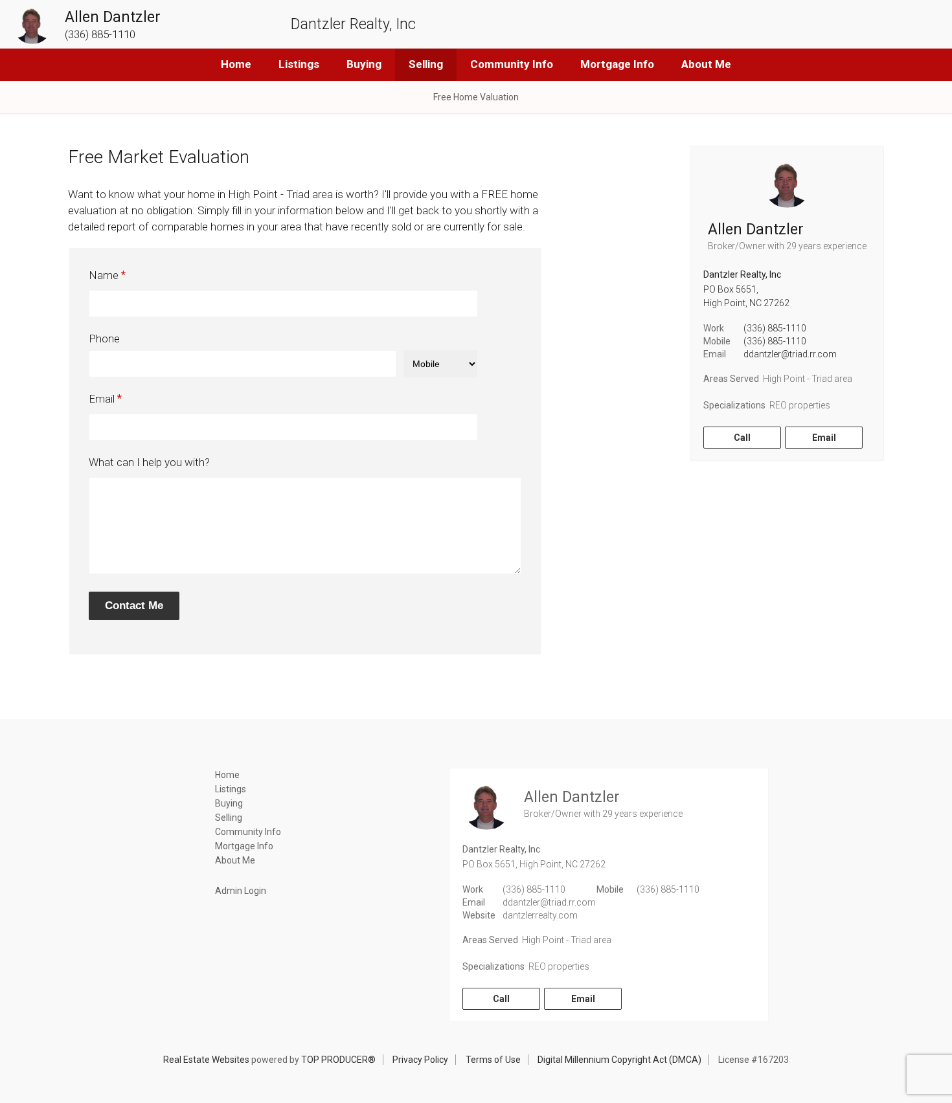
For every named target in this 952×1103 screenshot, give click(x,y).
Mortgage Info (617, 64)
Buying (363, 64)
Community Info (511, 64)
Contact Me (134, 605)
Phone (104, 338)
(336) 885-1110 (774, 328)
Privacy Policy (420, 1059)
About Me (706, 64)
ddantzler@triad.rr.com (790, 354)
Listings (298, 64)
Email (102, 398)
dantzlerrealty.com (540, 915)
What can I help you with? (149, 462)
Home (236, 64)
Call (742, 437)
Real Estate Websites (206, 1059)
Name (104, 275)
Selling (426, 64)
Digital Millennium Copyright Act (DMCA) (619, 1059)
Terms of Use (493, 1059)
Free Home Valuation (476, 97)
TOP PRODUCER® (338, 1059)
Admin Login (240, 891)
